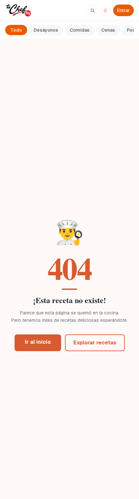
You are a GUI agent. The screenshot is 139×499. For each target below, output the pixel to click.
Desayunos (46, 30)
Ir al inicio (38, 342)
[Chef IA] (105, 10)
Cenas (108, 30)
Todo (16, 30)
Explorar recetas (94, 342)
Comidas (80, 30)
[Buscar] (92, 10)
